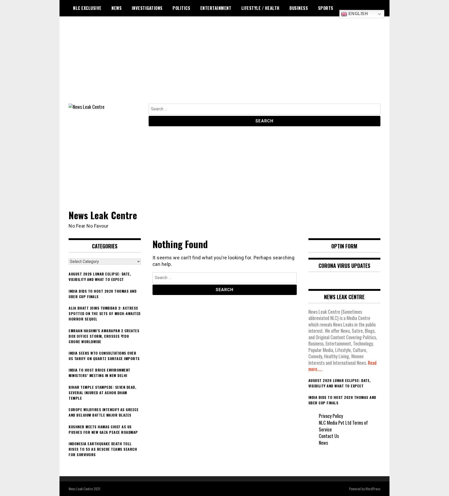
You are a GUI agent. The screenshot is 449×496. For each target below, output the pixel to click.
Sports (325, 8)
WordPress (372, 488)
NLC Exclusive (87, 8)
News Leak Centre (103, 215)
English (357, 13)
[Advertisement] (224, 64)
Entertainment (216, 8)
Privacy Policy (331, 415)
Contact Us (329, 435)
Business (298, 8)
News (116, 8)
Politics (181, 8)
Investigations (147, 8)
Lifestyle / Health (260, 8)
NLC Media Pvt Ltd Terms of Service (343, 426)
